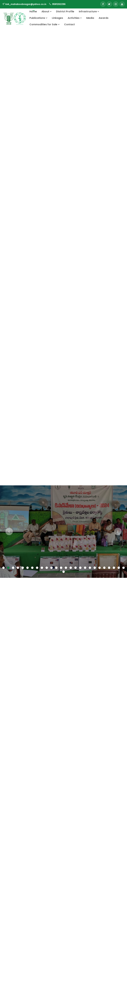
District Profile (65, 11)
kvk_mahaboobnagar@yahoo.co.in (25, 4)
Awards (103, 18)
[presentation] (9, 531)
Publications (37, 18)
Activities (74, 18)
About (46, 11)
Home (33, 11)
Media (90, 18)
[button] (3, 568)
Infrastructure (88, 11)
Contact (69, 24)
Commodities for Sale (43, 24)
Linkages (57, 18)
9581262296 (59, 4)
